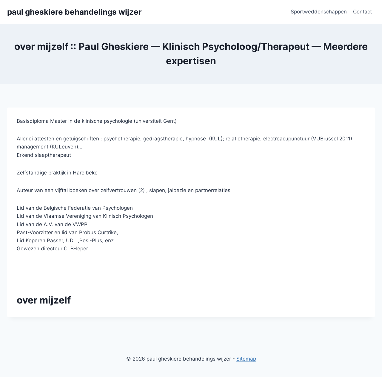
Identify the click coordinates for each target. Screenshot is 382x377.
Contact (362, 12)
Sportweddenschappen (319, 12)
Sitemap (246, 359)
